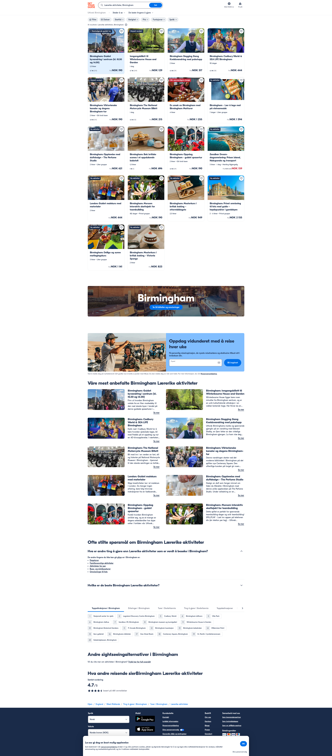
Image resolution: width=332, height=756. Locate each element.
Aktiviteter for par (98, 566)
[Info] (126, 24)
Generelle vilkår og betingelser (174, 734)
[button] (106, 51)
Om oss (208, 717)
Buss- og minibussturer (100, 569)
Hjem (90, 704)
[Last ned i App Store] (145, 729)
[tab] (106, 608)
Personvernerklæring (209, 374)
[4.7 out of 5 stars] (95, 690)
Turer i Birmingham (158, 704)
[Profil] (240, 4)
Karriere (208, 721)
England (99, 704)
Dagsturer (94, 560)
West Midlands (113, 704)
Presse (207, 730)
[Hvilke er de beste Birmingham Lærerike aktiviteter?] (241, 585)
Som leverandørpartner (231, 717)
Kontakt (165, 717)
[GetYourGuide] (91, 5)
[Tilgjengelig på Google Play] (145, 719)
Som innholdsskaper (230, 721)
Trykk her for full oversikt (139, 662)
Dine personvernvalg (170, 730)
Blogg (207, 725)
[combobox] (123, 5)
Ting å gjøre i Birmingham (135, 704)
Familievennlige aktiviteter (101, 563)
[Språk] (229, 4)
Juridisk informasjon (170, 721)
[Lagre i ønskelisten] (121, 31)
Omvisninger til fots (99, 572)
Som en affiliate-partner (231, 725)
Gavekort (208, 734)
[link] (106, 51)
